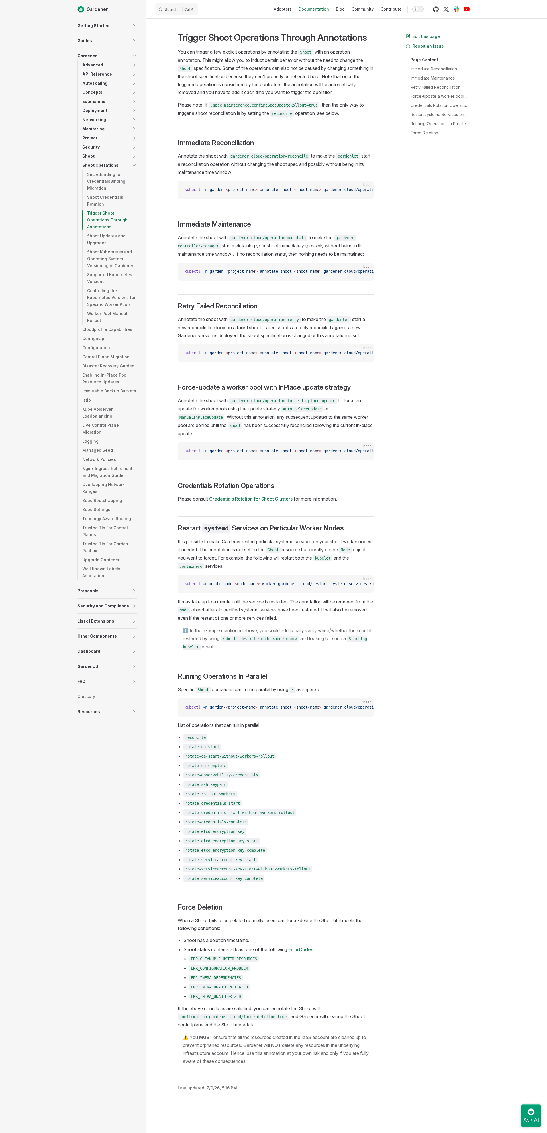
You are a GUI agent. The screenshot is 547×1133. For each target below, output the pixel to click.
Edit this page (426, 36)
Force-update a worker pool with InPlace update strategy (440, 96)
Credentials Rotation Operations (440, 105)
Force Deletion (424, 132)
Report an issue (428, 46)
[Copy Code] (364, 190)
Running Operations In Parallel (439, 123)
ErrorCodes (300, 949)
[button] (134, 25)
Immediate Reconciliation (434, 68)
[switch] (418, 9)
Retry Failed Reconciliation (435, 87)
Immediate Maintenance (433, 78)
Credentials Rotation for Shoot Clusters (251, 499)
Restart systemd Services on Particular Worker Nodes (440, 114)
